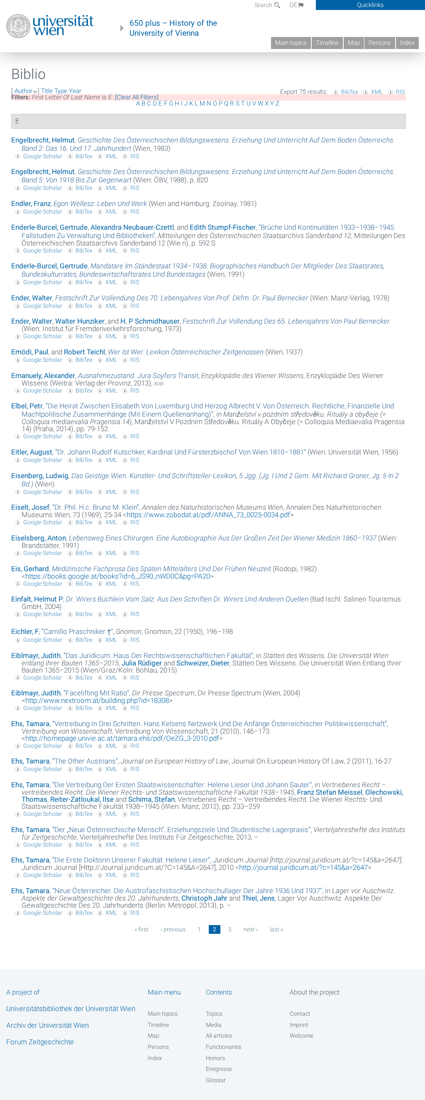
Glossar (216, 1080)
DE (294, 5)
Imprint (299, 1024)
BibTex (349, 91)
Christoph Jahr (204, 898)
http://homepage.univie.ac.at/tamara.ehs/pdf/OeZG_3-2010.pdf (122, 738)
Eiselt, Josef (30, 507)
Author (23, 91)
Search (264, 5)
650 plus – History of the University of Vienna (173, 28)
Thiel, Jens (258, 898)
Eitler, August (31, 452)
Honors (215, 1058)
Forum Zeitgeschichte (40, 1042)
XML (377, 91)
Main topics (291, 43)
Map (354, 43)
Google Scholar (42, 156)
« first (141, 929)
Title (47, 91)
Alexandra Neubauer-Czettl (132, 227)
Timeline (327, 43)
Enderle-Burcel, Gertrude (49, 227)
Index (407, 43)
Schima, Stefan (151, 799)
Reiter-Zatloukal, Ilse (82, 799)
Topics (214, 1013)
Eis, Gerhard (30, 569)
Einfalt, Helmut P (37, 599)
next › (251, 929)
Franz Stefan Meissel (329, 792)
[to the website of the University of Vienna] (50, 26)
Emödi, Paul (29, 352)
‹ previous (173, 929)
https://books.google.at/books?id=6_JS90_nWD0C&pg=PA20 (117, 576)
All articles (219, 1035)
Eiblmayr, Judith (36, 655)
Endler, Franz (31, 203)
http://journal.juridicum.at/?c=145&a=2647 (303, 867)
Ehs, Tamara (30, 723)
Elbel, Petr (27, 406)
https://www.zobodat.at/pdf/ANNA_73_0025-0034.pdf (208, 515)
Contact (300, 1013)
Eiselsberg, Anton (38, 538)
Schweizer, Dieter (203, 663)
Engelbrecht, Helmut (43, 140)
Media (214, 1024)
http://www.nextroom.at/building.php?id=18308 (97, 700)
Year (75, 91)
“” (208, 410)
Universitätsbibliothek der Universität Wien (70, 1008)
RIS (400, 91)
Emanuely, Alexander (43, 375)
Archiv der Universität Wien (47, 1025)
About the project (315, 992)
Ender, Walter (31, 298)
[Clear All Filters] (137, 97)
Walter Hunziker (80, 321)
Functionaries (223, 1047)
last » (276, 929)
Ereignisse (219, 1069)
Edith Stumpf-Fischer (223, 227)
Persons (380, 43)
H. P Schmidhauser (150, 321)
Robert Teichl (84, 352)
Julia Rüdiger (142, 663)
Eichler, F (25, 631)
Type (60, 91)
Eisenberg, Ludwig (39, 475)
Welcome (301, 1035)
